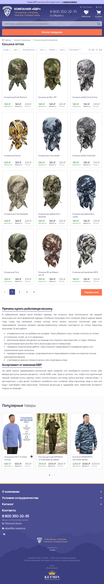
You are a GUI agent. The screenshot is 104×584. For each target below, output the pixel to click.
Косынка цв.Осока (12, 155)
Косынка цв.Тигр (11, 272)
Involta (52, 550)
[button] (49, 475)
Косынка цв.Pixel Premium (15, 97)
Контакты (9, 510)
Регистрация (87, 7)
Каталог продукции (52, 32)
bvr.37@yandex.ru (57, 16)
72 (96, 50)
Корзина (98, 15)
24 (89, 50)
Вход (100, 7)
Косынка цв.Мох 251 (47, 97)
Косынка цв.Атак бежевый (16, 214)
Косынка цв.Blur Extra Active (85, 97)
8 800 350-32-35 (63, 12)
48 (93, 50)
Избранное (86, 15)
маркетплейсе (70, 2)
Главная (7, 40)
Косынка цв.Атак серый (49, 155)
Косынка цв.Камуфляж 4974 (85, 272)
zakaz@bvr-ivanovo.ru (15, 528)
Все (100, 50)
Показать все (91, 292)
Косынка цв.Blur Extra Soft (84, 155)
